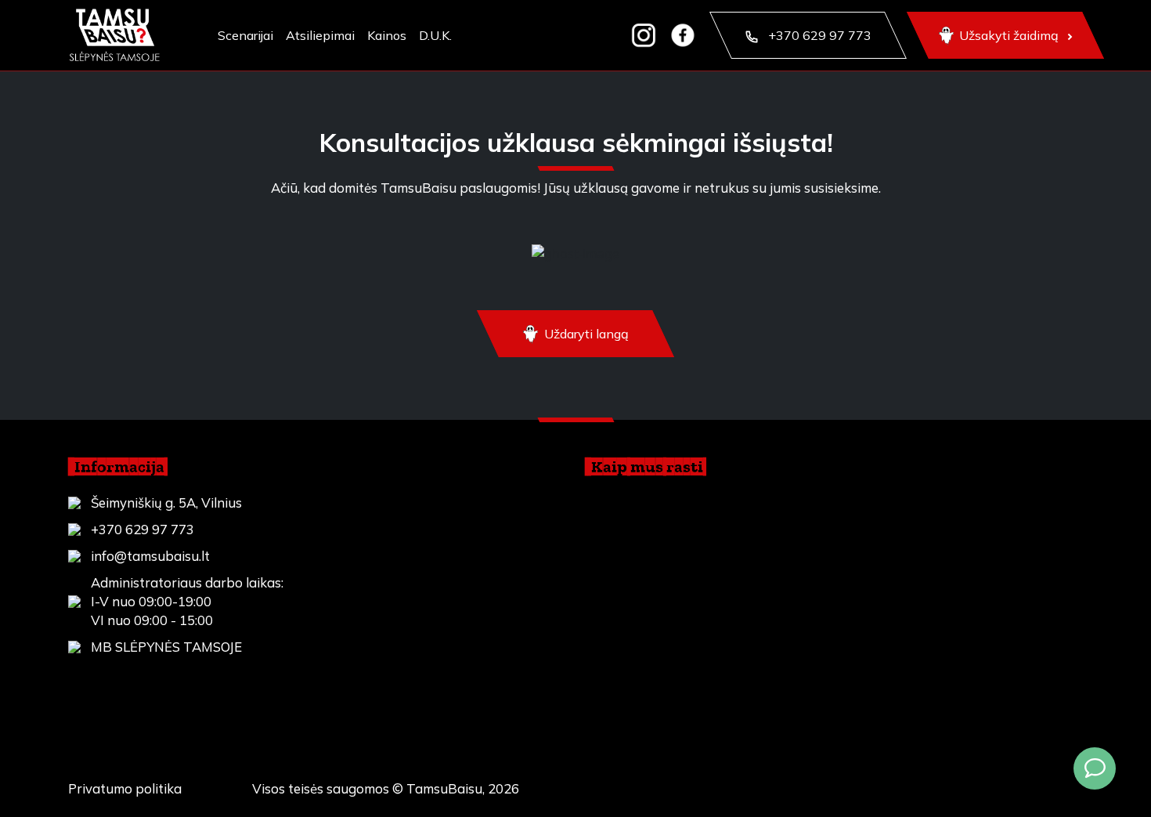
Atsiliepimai (320, 35)
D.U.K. (435, 35)
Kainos (386, 35)
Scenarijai (245, 35)
